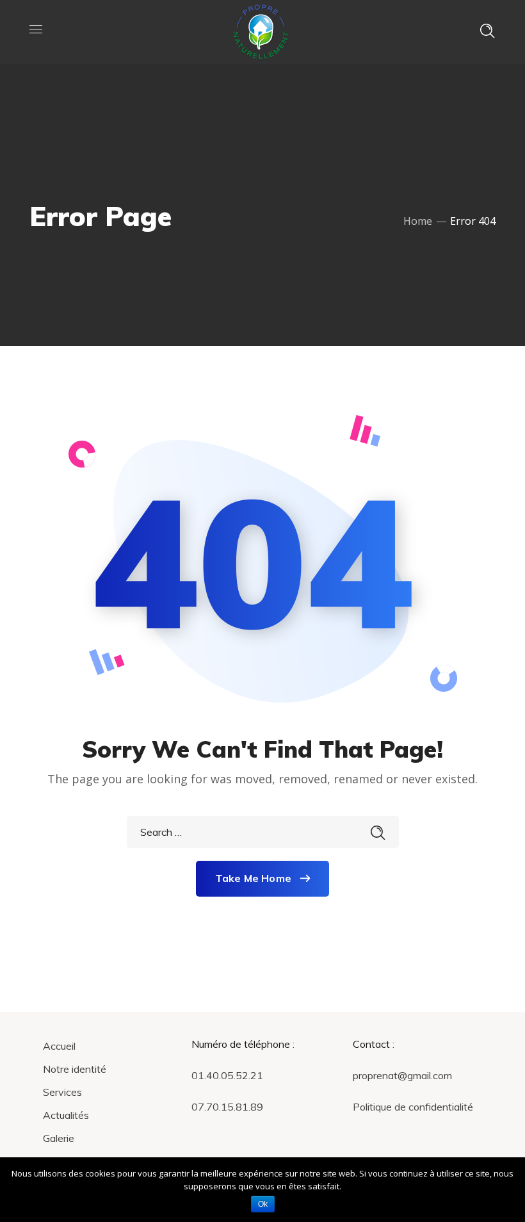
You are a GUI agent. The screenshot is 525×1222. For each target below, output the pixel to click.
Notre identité (74, 1069)
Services (62, 1092)
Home (417, 221)
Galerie (58, 1138)
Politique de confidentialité (413, 1106)
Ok (263, 1204)
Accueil (59, 1045)
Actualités (66, 1115)
